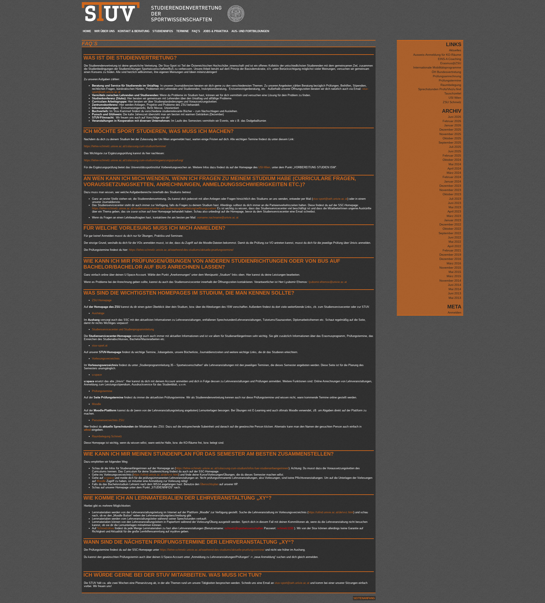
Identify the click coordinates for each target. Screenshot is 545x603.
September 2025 (450, 142)
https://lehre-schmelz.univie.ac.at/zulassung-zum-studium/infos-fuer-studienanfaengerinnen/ (232, 468)
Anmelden (454, 312)
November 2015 (450, 267)
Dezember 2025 (450, 129)
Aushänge (98, 313)
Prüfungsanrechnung (447, 76)
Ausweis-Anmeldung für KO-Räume (437, 54)
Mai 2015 (455, 272)
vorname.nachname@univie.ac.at (217, 217)
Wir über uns (104, 31)
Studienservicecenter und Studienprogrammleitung (123, 329)
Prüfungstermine (102, 391)
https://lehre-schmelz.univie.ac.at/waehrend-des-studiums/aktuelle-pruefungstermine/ (181, 249)
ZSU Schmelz (452, 102)
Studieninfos (162, 31)
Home (87, 31)
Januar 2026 (452, 125)
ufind (87, 429)
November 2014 (450, 280)
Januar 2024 (452, 181)
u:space (97, 374)
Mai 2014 (455, 289)
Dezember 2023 (450, 185)
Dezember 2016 (450, 259)
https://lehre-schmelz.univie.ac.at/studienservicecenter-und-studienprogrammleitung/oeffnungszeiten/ (154, 208)
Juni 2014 (454, 285)
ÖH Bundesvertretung (446, 72)
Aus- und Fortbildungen (250, 31)
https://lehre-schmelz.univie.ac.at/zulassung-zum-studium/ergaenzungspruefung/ (133, 160)
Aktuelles (455, 50)
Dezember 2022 (450, 224)
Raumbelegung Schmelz (107, 436)
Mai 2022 (455, 241)
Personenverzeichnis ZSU (108, 420)
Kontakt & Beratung (133, 31)
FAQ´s (196, 31)
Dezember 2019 (450, 254)
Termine (182, 31)
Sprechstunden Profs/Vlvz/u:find (439, 89)
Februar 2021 (452, 250)
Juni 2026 (454, 116)
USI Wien (455, 97)
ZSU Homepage (102, 300)
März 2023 (454, 216)
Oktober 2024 (452, 159)
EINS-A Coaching (449, 59)
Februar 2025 (452, 155)
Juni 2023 (454, 203)
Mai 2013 (455, 297)
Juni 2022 (454, 237)
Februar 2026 (452, 121)
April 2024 (454, 168)
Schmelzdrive (105, 528)
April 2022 (454, 246)
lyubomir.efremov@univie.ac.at (328, 282)
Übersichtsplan (209, 484)
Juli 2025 (455, 146)
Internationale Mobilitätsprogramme (437, 67)
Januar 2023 (452, 220)
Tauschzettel (452, 93)
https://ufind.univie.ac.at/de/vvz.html (155, 474)
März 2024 (454, 172)
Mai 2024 (455, 164)
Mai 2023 (455, 207)
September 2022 (450, 233)
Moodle (96, 404)
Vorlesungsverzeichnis (106, 358)
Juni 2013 (454, 293)
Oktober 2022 (452, 228)
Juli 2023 (455, 198)
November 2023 (450, 190)
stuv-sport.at (100, 345)
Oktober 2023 (452, 194)
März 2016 (454, 263)
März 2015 (454, 276)
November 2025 (450, 134)
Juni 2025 (454, 151)
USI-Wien (264, 167)
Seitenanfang (364, 598)
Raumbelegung (450, 85)
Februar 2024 (452, 177)
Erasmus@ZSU (450, 63)
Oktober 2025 (452, 138)
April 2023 (454, 211)
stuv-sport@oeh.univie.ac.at (330, 198)
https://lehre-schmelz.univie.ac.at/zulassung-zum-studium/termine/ (125, 146)
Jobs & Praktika (215, 31)
